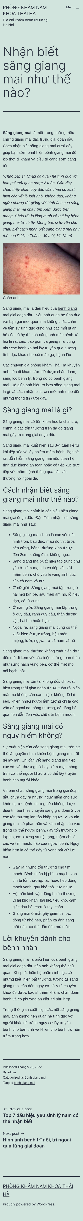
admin (11, 1072)
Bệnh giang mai (35, 1077)
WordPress (45, 1204)
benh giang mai (24, 1082)
